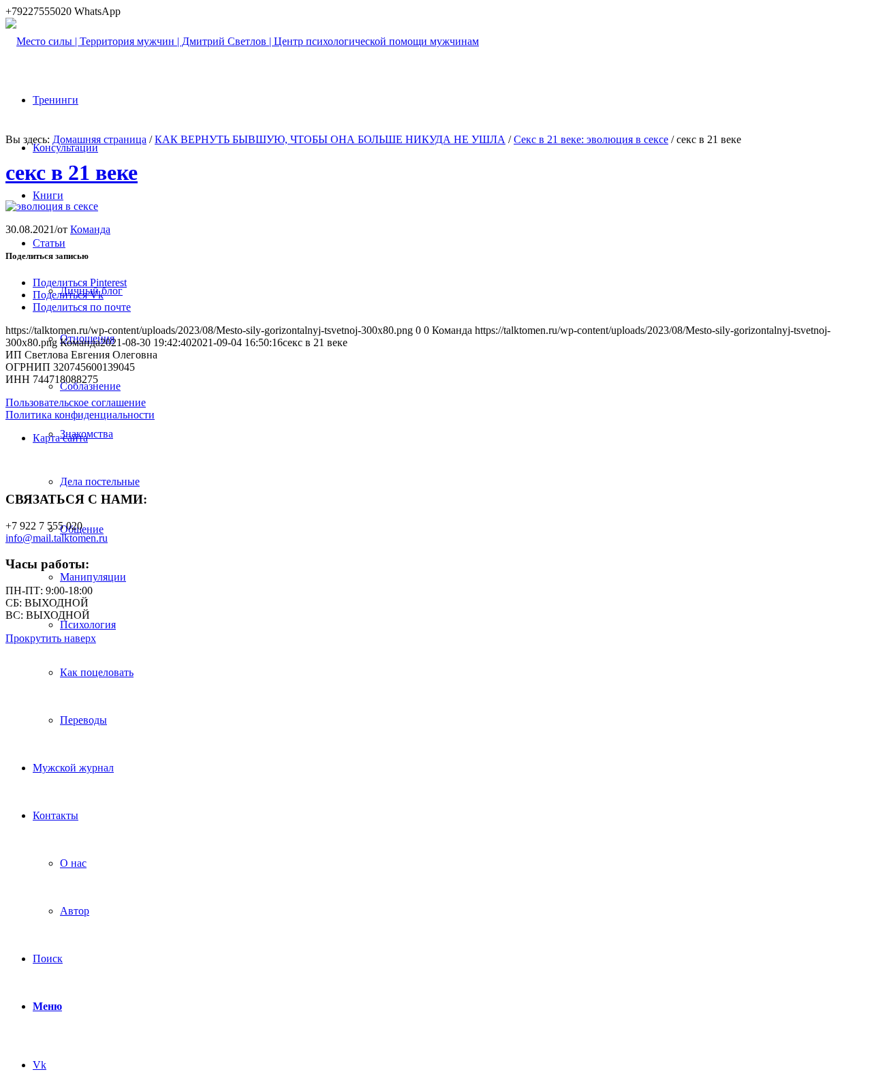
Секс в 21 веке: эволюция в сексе (591, 139)
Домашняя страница (99, 139)
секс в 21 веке (71, 172)
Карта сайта (60, 438)
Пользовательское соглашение (75, 402)
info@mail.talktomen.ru (56, 538)
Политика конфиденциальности (80, 414)
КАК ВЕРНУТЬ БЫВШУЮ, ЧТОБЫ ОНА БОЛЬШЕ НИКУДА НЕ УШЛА (330, 139)
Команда (90, 229)
